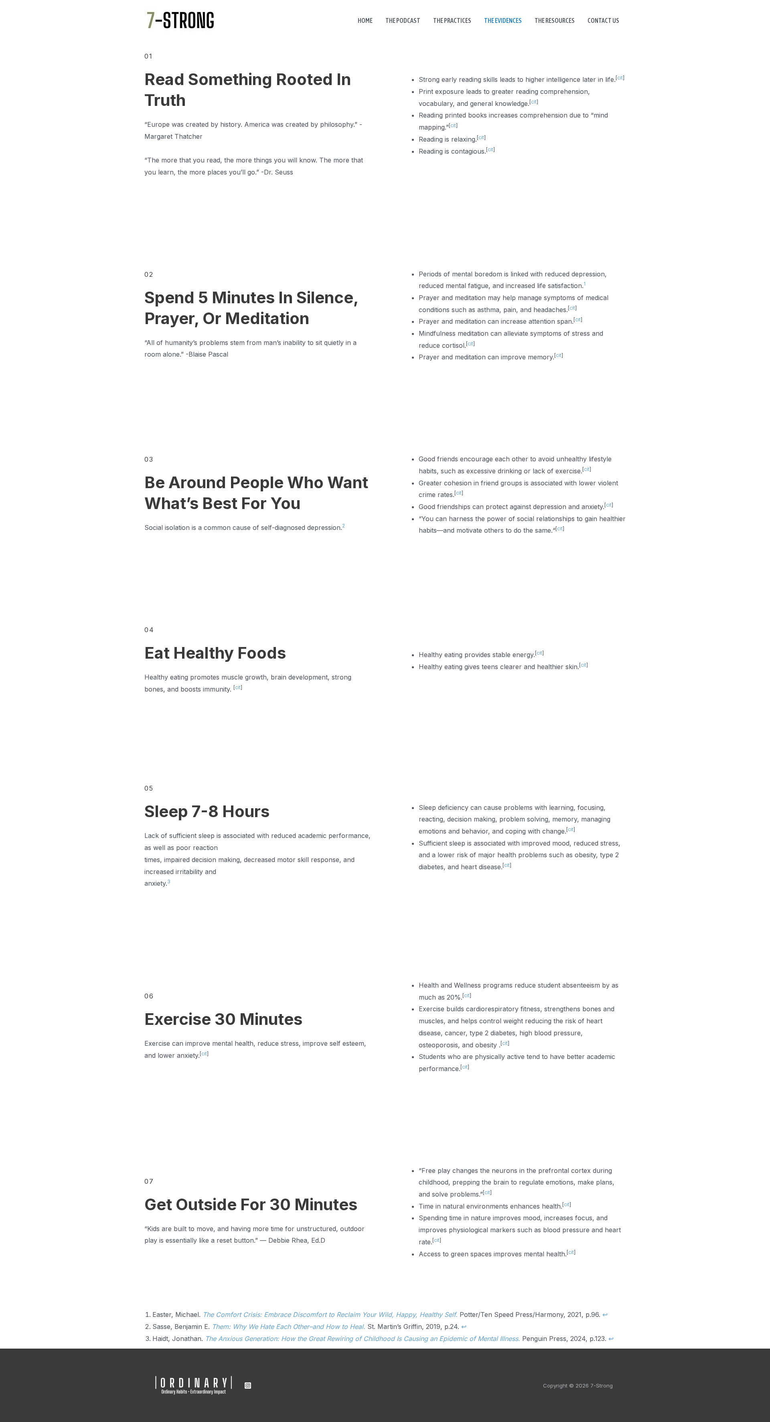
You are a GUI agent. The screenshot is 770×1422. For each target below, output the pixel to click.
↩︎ (605, 1314)
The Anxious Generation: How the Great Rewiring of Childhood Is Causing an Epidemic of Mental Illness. (362, 1339)
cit (620, 78)
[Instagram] (247, 1385)
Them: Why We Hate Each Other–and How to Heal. (288, 1327)
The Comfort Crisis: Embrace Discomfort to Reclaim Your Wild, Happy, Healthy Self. (330, 1314)
